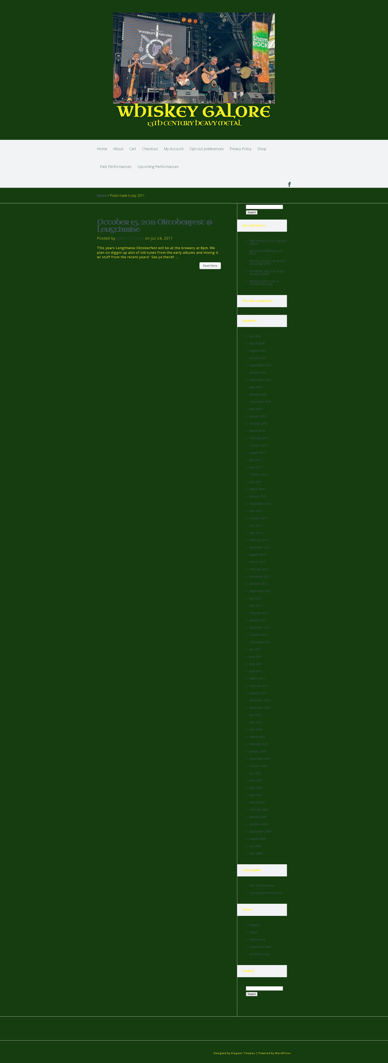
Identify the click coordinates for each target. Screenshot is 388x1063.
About (118, 148)
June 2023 (255, 387)
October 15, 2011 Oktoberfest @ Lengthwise (154, 225)
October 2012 (258, 584)
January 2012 (257, 620)
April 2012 (255, 605)
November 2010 (260, 707)
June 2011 (255, 656)
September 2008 (260, 831)
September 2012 (260, 591)
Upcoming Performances (158, 166)
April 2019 (255, 409)
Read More (210, 266)
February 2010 (258, 744)
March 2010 (257, 737)
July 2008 (255, 846)
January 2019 (257, 416)
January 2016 (257, 496)
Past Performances (115, 166)
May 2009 (255, 788)
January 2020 (257, 394)
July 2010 (255, 715)
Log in (253, 932)
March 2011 (257, 678)
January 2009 (257, 817)
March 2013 (257, 562)
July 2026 (255, 336)
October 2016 (258, 474)
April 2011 (255, 671)
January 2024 (257, 372)
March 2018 (257, 431)
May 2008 (255, 853)
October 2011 (258, 635)
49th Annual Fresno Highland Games (268, 242)
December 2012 (259, 576)
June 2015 (255, 511)
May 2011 (255, 664)
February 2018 (258, 438)
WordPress (283, 1053)
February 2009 (258, 809)
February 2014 (258, 540)
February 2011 (258, 686)
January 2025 (257, 358)
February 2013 (258, 569)
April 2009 (255, 795)
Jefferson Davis (130, 238)
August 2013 (257, 554)
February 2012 (258, 613)
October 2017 (258, 445)
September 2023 (260, 380)
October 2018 (258, 423)
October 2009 (258, 766)
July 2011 (255, 649)
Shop (261, 148)
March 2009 (257, 802)
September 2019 (260, 402)
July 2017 (255, 460)
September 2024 (260, 365)
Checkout (150, 148)
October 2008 (258, 824)
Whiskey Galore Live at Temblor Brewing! (264, 282)
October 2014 (258, 518)
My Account (173, 148)
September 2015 (260, 503)
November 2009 (260, 758)
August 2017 (257, 453)
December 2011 (259, 627)
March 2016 (257, 489)
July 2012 (255, 598)
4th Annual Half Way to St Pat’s (266, 252)
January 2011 (257, 693)
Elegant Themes (243, 1053)
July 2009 (255, 773)
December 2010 (259, 700)
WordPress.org (259, 954)
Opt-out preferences (207, 148)
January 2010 (257, 751)
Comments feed (260, 947)
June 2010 (255, 722)
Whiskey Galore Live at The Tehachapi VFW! (267, 262)
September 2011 (260, 642)
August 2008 (257, 839)
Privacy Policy (240, 148)
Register (254, 925)
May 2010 (255, 729)
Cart (132, 148)
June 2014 (255, 525)
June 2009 (255, 780)
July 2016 (255, 482)
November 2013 (260, 547)
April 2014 (255, 533)
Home (102, 148)
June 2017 (255, 467)
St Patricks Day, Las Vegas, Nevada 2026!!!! (267, 272)
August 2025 (257, 351)
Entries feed (257, 939)
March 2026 (257, 343)
